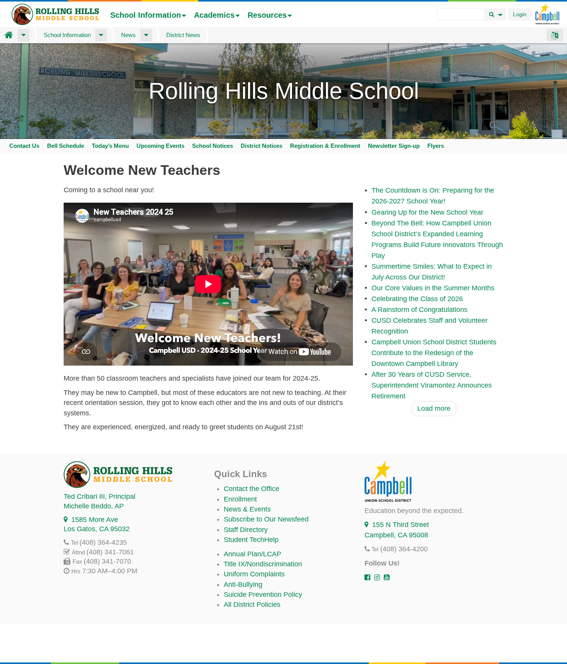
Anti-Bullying (243, 584)
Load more (434, 408)
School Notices (212, 145)
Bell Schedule (65, 145)
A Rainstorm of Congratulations (419, 309)
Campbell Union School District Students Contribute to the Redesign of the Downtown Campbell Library (433, 353)
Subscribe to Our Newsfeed (266, 519)
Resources (267, 15)
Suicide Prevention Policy (263, 594)
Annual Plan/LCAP (252, 554)
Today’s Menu (110, 145)
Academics (214, 15)
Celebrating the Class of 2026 (417, 299)
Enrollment (240, 499)
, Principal (99, 496)
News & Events (247, 509)
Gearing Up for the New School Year (427, 212)
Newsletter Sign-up (394, 145)
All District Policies (252, 604)
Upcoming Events (160, 145)
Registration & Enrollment (325, 145)
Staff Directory (246, 530)
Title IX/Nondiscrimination (263, 564)
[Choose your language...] (555, 35)
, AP (94, 506)
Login (519, 14)
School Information (145, 15)
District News (183, 35)
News (128, 35)
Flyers (435, 145)
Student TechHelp (251, 540)
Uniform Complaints (254, 574)
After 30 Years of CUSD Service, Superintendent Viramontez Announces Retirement (431, 385)
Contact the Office (251, 489)
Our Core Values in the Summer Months (432, 288)
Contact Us (24, 145)
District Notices (261, 145)
